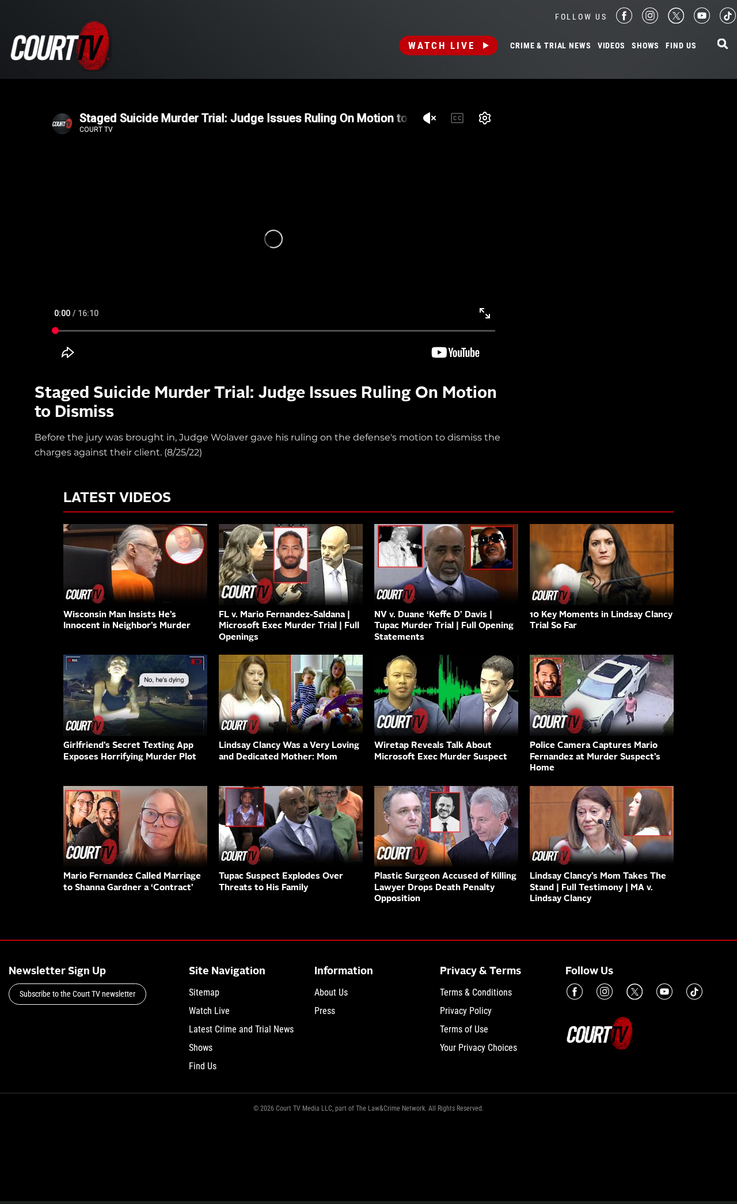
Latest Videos (117, 499)
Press (324, 1010)
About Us (331, 992)
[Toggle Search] (722, 45)
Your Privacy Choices (478, 1047)
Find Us (681, 46)
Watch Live (441, 45)
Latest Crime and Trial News (241, 1029)
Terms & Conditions (476, 992)
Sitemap (204, 992)
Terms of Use (464, 1029)
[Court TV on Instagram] (650, 20)
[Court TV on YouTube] (702, 20)
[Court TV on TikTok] (728, 20)
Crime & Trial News (550, 46)
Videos (611, 46)
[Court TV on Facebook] (624, 20)
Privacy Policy (466, 1010)
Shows (645, 46)
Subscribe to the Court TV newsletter (77, 993)
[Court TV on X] (676, 20)
